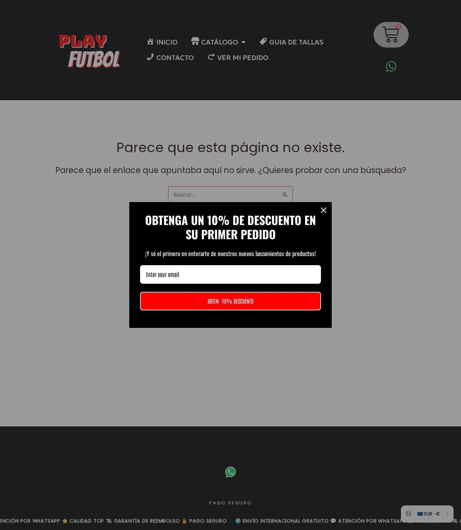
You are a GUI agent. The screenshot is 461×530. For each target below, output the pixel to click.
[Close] (324, 210)
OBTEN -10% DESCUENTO (230, 301)
